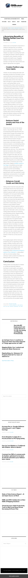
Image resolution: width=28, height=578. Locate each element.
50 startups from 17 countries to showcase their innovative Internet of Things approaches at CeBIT (13, 341)
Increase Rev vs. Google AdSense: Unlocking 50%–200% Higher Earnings (13, 428)
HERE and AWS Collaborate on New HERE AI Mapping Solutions (13, 500)
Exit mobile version (14, 576)
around (11, 305)
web (21, 306)
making (11, 306)
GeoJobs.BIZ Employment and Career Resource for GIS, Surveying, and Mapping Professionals (20, 329)
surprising (15, 306)
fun (6, 306)
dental (21, 305)
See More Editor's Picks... (8, 360)
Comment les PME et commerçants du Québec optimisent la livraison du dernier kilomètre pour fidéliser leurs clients (13, 457)
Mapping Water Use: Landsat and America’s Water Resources (13, 348)
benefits (15, 305)
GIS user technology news (14, 6)
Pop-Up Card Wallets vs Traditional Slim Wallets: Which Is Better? (13, 446)
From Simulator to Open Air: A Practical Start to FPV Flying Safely (13, 437)
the (19, 306)
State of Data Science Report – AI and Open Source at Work (13, 495)
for (4, 306)
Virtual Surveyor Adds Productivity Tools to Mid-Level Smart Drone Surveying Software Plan (13, 507)
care (18, 305)
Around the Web (12, 303)
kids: (8, 306)
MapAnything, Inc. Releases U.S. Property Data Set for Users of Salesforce (12, 354)
